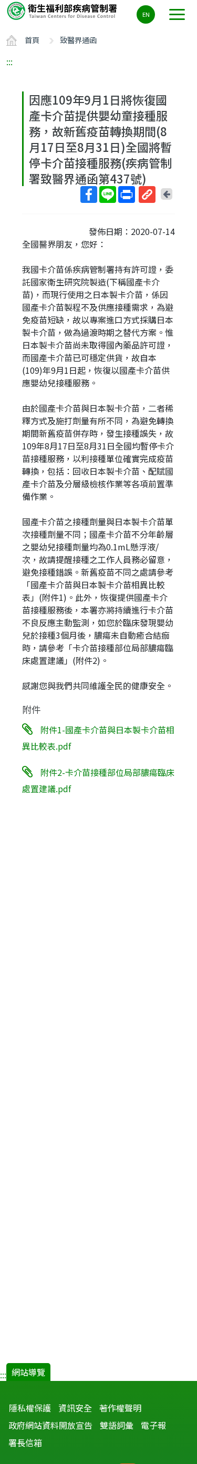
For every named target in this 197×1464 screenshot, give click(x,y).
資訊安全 (75, 1407)
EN (146, 14)
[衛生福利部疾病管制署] (63, 10)
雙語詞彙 (116, 1425)
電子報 (153, 1425)
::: (9, 61)
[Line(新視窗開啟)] (107, 194)
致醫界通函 (78, 39)
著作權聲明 (120, 1407)
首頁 (32, 39)
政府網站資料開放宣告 (50, 1425)
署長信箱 (25, 1442)
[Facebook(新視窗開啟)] (88, 194)
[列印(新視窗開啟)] (126, 194)
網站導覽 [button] (28, 1372)
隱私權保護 (30, 1407)
